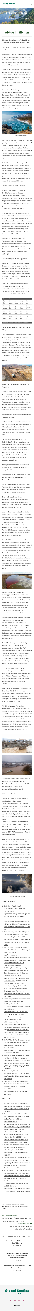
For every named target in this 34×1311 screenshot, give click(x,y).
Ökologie (14, 1206)
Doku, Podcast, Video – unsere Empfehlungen (17, 1242)
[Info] (23, 1300)
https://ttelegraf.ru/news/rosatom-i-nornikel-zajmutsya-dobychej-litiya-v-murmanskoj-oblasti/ (17, 942)
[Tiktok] (19, 1300)
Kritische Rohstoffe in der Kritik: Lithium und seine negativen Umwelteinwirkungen (17, 1255)
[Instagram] (15, 1300)
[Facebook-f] (10, 1300)
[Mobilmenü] (31, 4)
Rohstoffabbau (22, 1206)
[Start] (5, 18)
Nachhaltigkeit (6, 1206)
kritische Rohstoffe (18, 1204)
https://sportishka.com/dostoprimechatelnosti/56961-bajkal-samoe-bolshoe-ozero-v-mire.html (17, 1108)
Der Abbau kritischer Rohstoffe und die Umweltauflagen (17, 1267)
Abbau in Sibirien (24, 18)
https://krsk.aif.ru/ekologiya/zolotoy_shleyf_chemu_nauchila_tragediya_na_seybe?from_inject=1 (17, 1065)
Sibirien (4, 1208)
